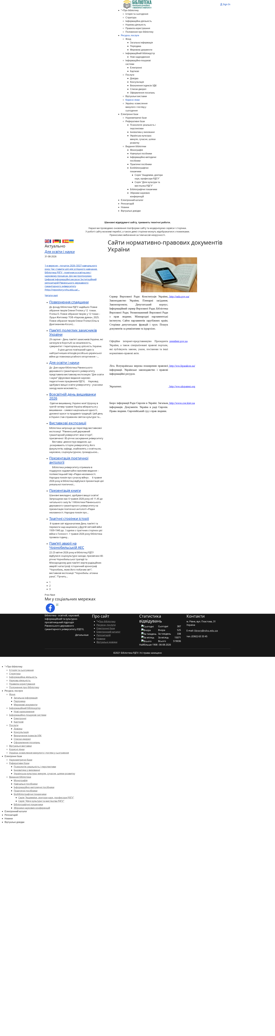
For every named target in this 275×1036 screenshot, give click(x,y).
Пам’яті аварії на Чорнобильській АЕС (66, 545)
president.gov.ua (178, 341)
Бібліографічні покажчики (143, 189)
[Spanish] (66, 241)
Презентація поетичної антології (68, 460)
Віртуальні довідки (131, 211)
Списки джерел (138, 89)
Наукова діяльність (135, 24)
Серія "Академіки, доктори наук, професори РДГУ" (46, 797)
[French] (52, 241)
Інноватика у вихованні (142, 132)
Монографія (136, 150)
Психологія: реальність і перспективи (35, 766)
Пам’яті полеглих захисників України (73, 332)
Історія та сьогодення (136, 14)
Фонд (128, 39)
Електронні (136, 67)
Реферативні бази (135, 121)
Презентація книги (65, 490)
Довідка (134, 78)
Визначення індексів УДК (143, 85)
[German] (56, 241)
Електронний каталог (132, 200)
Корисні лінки (132, 100)
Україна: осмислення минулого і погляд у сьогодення (136, 107)
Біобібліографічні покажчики (30, 794)
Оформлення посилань (142, 93)
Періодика (135, 46)
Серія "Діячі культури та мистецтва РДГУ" (41, 801)
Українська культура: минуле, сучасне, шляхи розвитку (143, 139)
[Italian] (61, 241)
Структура (130, 17)
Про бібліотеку (131, 10)
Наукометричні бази (136, 118)
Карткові (134, 71)
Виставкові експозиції (67, 423)
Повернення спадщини (69, 302)
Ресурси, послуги (130, 35)
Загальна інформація (141, 42)
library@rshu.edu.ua (206, 630)
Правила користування (137, 28)
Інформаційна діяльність (138, 21)
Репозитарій (127, 203)
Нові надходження (140, 57)
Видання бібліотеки (135, 146)
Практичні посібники (141, 164)
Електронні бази (129, 114)
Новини (125, 207)
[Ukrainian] (71, 241)
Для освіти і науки (60, 251)
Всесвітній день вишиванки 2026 (72, 396)
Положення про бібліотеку (139, 32)
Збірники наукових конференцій (32, 807)
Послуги (129, 75)
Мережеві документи (141, 50)
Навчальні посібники (141, 153)
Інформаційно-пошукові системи (27, 715)
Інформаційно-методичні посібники (34, 787)
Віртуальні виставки (136, 96)
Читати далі (51, 295)
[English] (47, 241)
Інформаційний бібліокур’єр (140, 53)
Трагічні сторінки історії (69, 518)
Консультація (137, 82)
